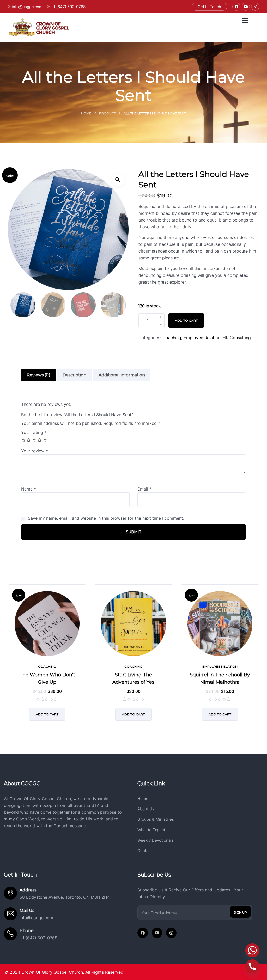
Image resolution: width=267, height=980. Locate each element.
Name (28, 489)
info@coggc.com (27, 6)
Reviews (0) (38, 374)
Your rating (33, 432)
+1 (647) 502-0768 (68, 6)
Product (107, 113)
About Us (145, 808)
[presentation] (9, 660)
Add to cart (186, 320)
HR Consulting (237, 337)
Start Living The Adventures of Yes (133, 678)
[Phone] (252, 966)
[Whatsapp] (252, 950)
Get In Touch (209, 6)
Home (86, 113)
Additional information (122, 374)
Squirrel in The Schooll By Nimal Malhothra (220, 678)
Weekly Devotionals (155, 840)
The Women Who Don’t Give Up (47, 678)
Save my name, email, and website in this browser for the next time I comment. (106, 518)
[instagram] (171, 933)
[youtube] (157, 933)
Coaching (171, 337)
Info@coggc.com (36, 917)
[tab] (38, 375)
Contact (144, 850)
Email (144, 489)
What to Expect (151, 829)
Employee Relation (202, 337)
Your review (34, 451)
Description (74, 374)
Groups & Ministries (155, 819)
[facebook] (142, 933)
